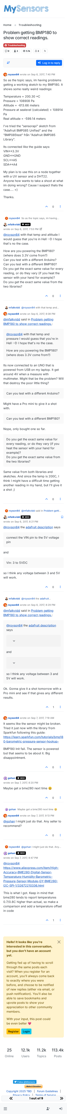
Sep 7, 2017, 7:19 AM (42, 717)
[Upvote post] (46, 206)
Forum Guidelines (47, 1091)
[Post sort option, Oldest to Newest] (8, 63)
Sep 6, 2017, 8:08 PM (43, 313)
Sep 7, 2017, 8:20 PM (26, 782)
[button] (5, 1109)
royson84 (13, 74)
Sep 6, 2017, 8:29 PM (43, 604)
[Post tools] (60, 206)
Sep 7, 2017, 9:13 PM (42, 815)
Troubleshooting (16, 45)
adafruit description (39, 527)
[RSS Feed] (45, 51)
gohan (11, 778)
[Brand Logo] (26, 8)
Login (26, 1031)
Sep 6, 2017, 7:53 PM (27, 229)
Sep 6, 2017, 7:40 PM (43, 74)
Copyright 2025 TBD (19, 1091)
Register (13, 1031)
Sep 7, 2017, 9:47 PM (26, 857)
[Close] (59, 942)
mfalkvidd (14, 224)
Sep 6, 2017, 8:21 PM (26, 521)
